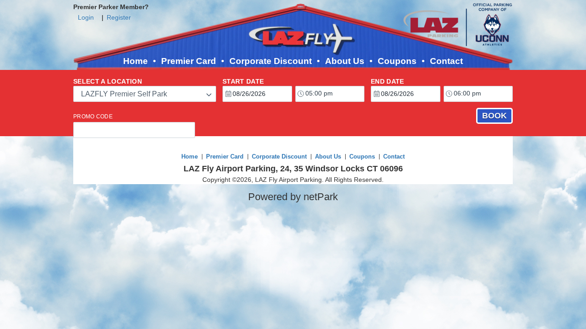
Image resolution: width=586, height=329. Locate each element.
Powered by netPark (293, 196)
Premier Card (188, 61)
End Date (387, 81)
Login (86, 17)
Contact (446, 61)
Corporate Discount (270, 61)
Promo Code (93, 116)
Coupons (397, 61)
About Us (344, 61)
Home (135, 61)
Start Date (243, 81)
